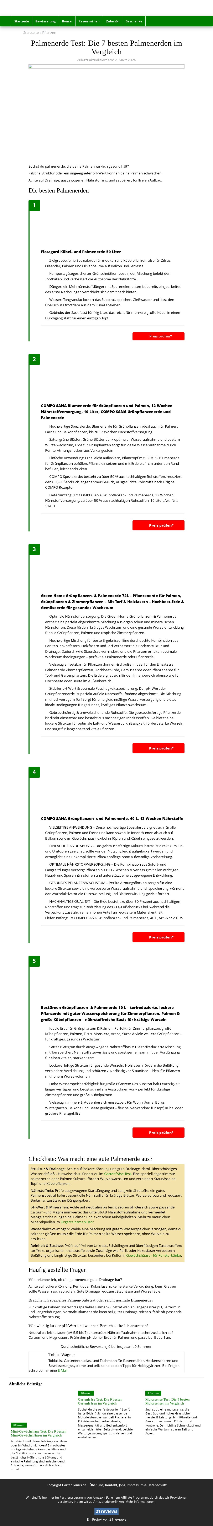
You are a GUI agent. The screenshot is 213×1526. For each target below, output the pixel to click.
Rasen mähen (89, 21)
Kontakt (111, 1485)
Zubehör (112, 21)
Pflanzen (49, 32)
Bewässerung (45, 21)
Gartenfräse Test (117, 1173)
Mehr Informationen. (140, 1501)
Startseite (21, 21)
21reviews (117, 1519)
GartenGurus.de (74, 1485)
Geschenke (133, 21)
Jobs (122, 1485)
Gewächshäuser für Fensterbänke (153, 1255)
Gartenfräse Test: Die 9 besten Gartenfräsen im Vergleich (100, 1401)
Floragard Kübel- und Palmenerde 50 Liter (81, 251)
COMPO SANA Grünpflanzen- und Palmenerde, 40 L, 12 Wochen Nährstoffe (112, 818)
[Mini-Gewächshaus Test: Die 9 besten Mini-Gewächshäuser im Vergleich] (39, 1405)
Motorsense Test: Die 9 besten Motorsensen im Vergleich (167, 1401)
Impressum (135, 1485)
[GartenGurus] (41, 8)
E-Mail (62, 1370)
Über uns (96, 1485)
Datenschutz (157, 1485)
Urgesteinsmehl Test (77, 1221)
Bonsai (67, 21)
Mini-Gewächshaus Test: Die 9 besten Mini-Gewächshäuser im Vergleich (38, 1433)
